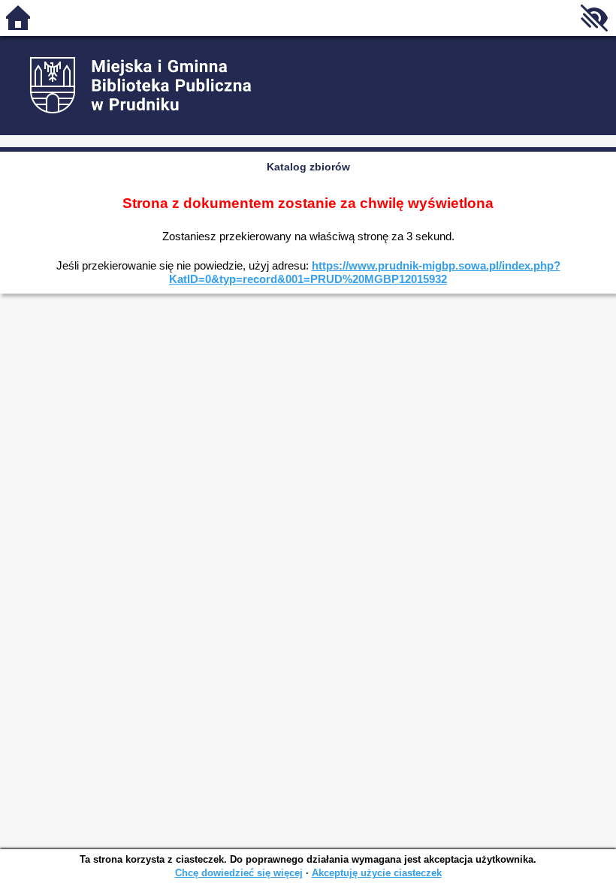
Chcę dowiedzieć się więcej (239, 872)
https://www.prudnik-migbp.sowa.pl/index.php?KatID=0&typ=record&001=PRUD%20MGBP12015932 (364, 272)
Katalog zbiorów (308, 167)
